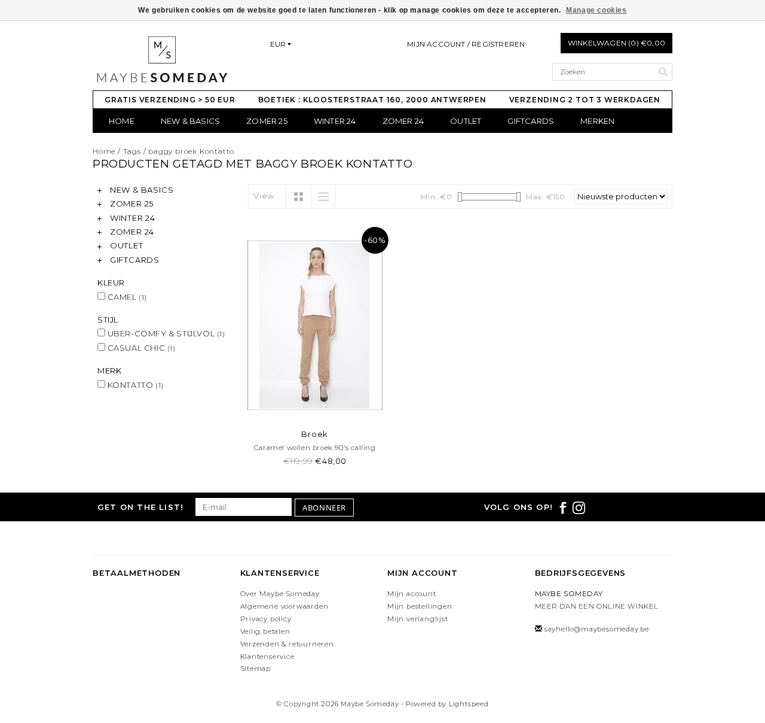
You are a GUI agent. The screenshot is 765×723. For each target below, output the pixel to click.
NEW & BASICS (190, 121)
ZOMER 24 (403, 121)
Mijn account (411, 594)
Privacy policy (266, 619)
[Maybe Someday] (162, 59)
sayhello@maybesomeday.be (596, 629)
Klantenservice (267, 656)
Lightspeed (469, 704)
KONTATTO (134, 385)
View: (265, 196)
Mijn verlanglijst (417, 619)
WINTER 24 (335, 121)
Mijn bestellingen (419, 606)
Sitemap (255, 668)
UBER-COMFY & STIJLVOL (165, 333)
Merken (597, 121)
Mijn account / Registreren (466, 44)
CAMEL (126, 297)
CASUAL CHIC (140, 348)
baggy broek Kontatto (191, 151)
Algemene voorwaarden (284, 606)
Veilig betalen (265, 631)
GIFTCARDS (530, 121)
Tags (132, 151)
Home (121, 121)
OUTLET (465, 121)
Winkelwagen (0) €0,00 (616, 42)
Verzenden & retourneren (287, 644)
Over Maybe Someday (280, 594)
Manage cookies (596, 10)
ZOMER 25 (266, 121)
